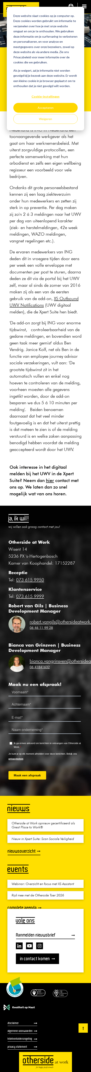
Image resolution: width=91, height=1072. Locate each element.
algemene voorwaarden (20, 1030)
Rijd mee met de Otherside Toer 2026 (38, 895)
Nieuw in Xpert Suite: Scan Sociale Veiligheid (43, 839)
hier (50, 480)
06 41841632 (40, 667)
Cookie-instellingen (45, 96)
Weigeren (45, 119)
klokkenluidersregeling (20, 1038)
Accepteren (46, 107)
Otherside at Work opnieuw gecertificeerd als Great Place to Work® (43, 825)
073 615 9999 (30, 596)
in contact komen (35, 958)
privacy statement (17, 1046)
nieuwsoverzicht (22, 851)
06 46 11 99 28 (41, 627)
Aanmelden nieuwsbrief (35, 935)
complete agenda (22, 907)
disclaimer (13, 1023)
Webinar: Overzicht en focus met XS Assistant (43, 884)
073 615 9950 (30, 579)
